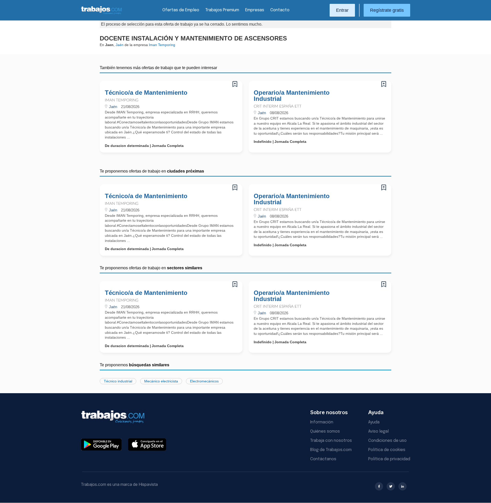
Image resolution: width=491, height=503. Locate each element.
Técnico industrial (118, 381)
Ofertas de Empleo (180, 10)
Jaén (120, 45)
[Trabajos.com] (101, 14)
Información (321, 422)
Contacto (279, 10)
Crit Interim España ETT (278, 106)
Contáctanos (323, 459)
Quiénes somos (325, 431)
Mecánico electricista (161, 381)
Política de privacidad (389, 459)
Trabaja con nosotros (331, 440)
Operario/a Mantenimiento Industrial (292, 96)
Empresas (254, 10)
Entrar (342, 10)
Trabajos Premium (222, 10)
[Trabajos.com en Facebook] (379, 486)
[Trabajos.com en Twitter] (391, 486)
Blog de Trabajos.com (331, 450)
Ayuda (374, 422)
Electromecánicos (204, 381)
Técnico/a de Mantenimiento (146, 93)
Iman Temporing (121, 100)
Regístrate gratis (387, 10)
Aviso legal (378, 431)
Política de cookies (386, 450)
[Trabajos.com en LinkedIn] (402, 486)
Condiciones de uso (387, 440)
